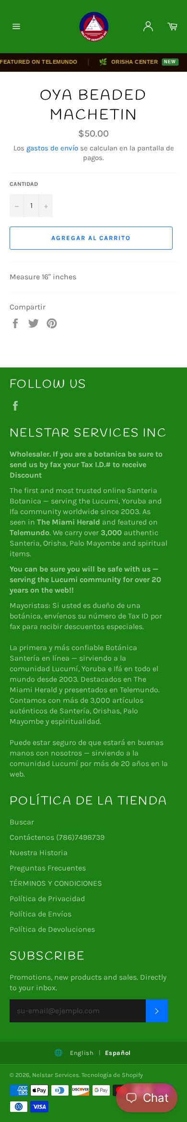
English (82, 1052)
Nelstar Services (55, 1074)
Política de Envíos (40, 913)
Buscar (22, 821)
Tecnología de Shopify (112, 1074)
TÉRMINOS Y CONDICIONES (56, 883)
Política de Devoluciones (52, 929)
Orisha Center (134, 62)
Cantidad (24, 184)
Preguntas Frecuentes (48, 867)
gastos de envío (52, 148)
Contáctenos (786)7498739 (57, 837)
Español (118, 1052)
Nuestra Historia (39, 852)
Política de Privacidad (47, 898)
